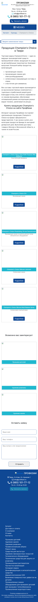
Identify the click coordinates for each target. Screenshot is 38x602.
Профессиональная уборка (15, 547)
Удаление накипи (12, 542)
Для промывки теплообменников (18, 587)
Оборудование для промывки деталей (20, 585)
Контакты (9, 536)
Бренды (14, 33)
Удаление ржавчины (13, 544)
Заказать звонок (20, 21)
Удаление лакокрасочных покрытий (19, 554)
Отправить (19, 464)
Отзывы (8, 533)
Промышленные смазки (14, 582)
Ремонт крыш (10, 549)
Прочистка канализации (14, 566)
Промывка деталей (12, 540)
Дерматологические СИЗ (15, 575)
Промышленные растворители (17, 563)
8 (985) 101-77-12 (20, 16)
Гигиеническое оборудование (16, 556)
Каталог (6, 33)
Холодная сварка (12, 568)
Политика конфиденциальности (19, 593)
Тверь (23, 9)
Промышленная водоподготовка (17, 589)
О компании (10, 531)
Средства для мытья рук (15, 551)
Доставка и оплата (12, 528)
